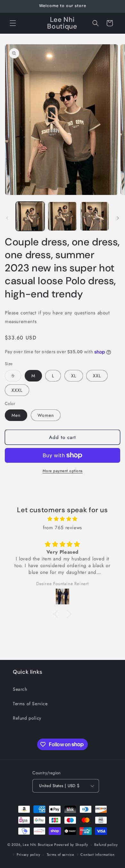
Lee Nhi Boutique (38, 844)
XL (73, 376)
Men (16, 415)
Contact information (97, 854)
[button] (13, 23)
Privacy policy (28, 854)
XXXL (17, 390)
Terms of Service (30, 703)
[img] (62, 518)
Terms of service (60, 854)
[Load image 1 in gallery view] (30, 216)
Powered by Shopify (71, 844)
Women (46, 415)
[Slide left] (7, 218)
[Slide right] (118, 218)
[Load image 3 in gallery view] (94, 216)
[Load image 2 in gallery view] (62, 216)
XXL (97, 376)
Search (20, 689)
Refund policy (27, 718)
